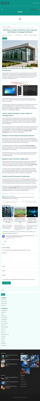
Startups (2, 325)
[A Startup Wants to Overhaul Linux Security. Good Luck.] (3, 387)
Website (3, 275)
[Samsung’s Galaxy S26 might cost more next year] (3, 361)
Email (3, 270)
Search (3, 294)
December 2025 (4, 301)
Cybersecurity (3, 323)
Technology (3, 310)
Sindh (11, 198)
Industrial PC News (18, 397)
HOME (20, 12)
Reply (3, 244)
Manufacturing (4, 327)
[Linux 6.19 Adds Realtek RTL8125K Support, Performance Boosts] (25, 358)
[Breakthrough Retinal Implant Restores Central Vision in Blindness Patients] (34, 364)
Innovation (3, 317)
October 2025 (3, 305)
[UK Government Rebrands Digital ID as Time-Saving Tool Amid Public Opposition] (34, 358)
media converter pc (27, 98)
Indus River (27, 197)
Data (2, 339)
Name (3, 266)
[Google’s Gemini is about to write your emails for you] (3, 356)
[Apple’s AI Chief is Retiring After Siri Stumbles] (3, 365)
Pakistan (8, 198)
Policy (2, 332)
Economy (3, 345)
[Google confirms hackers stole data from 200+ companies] (25, 364)
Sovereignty (15, 198)
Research (2, 343)
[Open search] (33, 3)
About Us (22, 377)
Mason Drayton (19, 35)
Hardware (3, 321)
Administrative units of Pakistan (11, 197)
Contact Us (22, 379)
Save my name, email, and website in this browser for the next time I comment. (19, 279)
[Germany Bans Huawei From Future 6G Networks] (25, 371)
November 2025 (4, 303)
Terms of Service (23, 384)
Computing (3, 319)
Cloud (2, 328)
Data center (19, 197)
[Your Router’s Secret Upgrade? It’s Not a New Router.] (3, 383)
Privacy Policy (23, 381)
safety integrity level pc (25, 152)
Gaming (2, 338)
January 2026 (3, 299)
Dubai (23, 197)
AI (1, 314)
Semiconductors (4, 334)
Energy (2, 341)
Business (2, 312)
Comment (4, 252)
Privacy (2, 330)
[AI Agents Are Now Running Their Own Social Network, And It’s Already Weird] (3, 378)
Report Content (23, 386)
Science (2, 336)
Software (2, 315)
